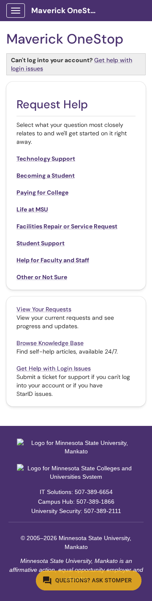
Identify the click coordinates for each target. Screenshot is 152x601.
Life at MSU (32, 209)
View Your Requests (43, 309)
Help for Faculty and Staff (52, 260)
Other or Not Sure (41, 277)
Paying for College (42, 192)
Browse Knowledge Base (50, 343)
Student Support (40, 243)
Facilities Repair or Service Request (66, 226)
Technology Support (45, 158)
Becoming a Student (45, 175)
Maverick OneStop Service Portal (68, 10)
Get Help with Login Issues (53, 368)
